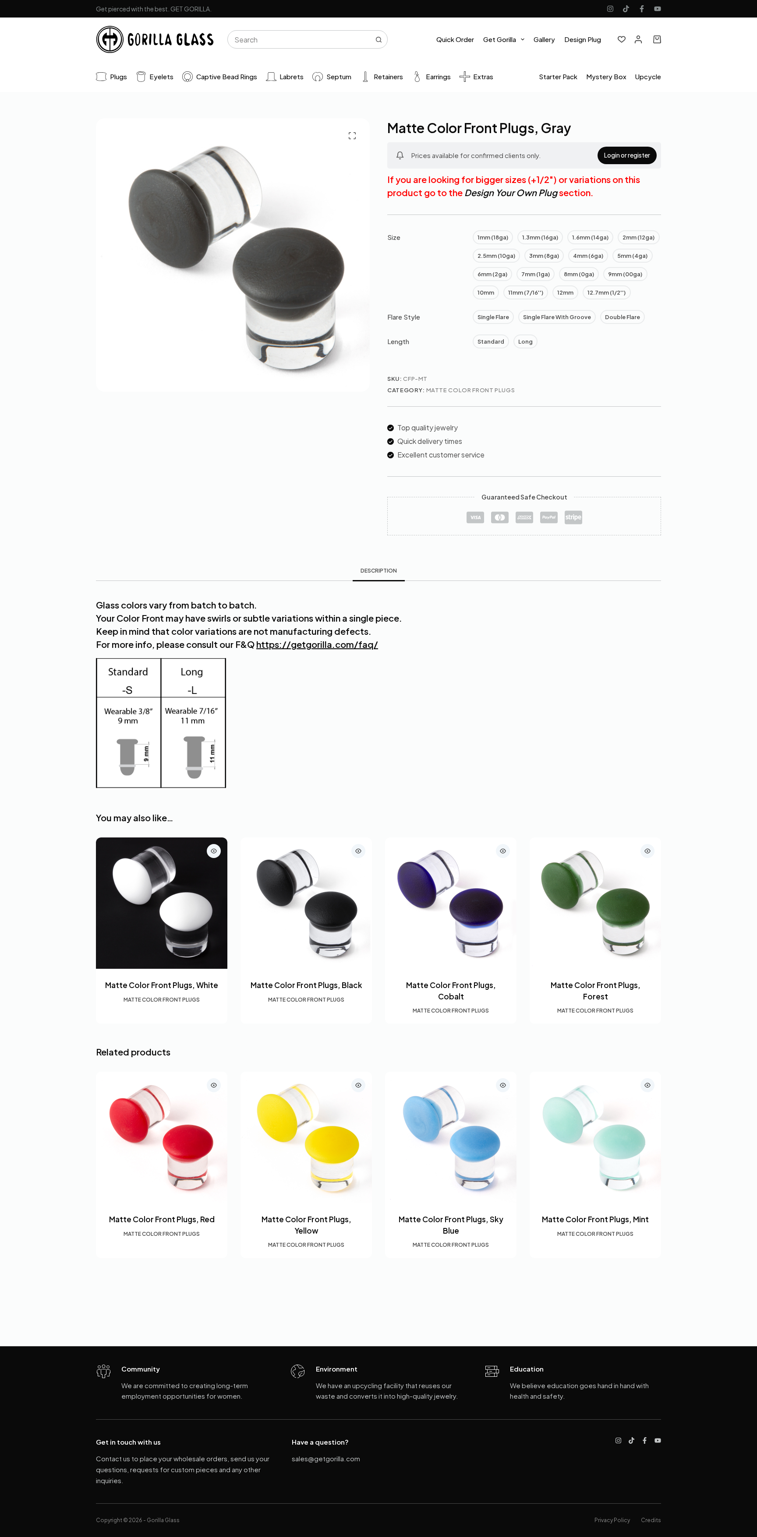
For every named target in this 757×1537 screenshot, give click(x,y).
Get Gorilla (499, 39)
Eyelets (161, 76)
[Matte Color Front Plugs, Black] (306, 903)
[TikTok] (626, 8)
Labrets (291, 76)
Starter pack (558, 76)
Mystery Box (606, 76)
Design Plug (582, 39)
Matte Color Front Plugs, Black (306, 985)
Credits (651, 1520)
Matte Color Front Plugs (470, 390)
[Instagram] (610, 8)
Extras (483, 76)
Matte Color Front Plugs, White (161, 985)
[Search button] (378, 39)
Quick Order (455, 39)
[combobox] (299, 39)
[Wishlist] (622, 39)
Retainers (388, 76)
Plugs (118, 76)
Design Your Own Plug (510, 192)
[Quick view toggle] (214, 851)
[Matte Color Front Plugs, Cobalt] (450, 903)
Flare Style (403, 317)
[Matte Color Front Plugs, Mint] (595, 1137)
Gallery (544, 39)
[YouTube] (657, 8)
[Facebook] (641, 8)
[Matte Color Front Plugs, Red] (161, 1137)
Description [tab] (379, 570)
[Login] (638, 39)
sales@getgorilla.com (326, 1458)
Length (398, 341)
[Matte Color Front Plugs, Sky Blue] (450, 1137)
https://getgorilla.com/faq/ (317, 644)
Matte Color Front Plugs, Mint (595, 1219)
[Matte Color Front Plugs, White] (161, 903)
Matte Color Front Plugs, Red (162, 1219)
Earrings (438, 76)
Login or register (627, 155)
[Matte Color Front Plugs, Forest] (595, 903)
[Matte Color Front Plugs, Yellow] (306, 1137)
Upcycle (648, 76)
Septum (338, 76)
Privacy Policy (612, 1520)
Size (393, 237)
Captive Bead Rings (226, 76)
